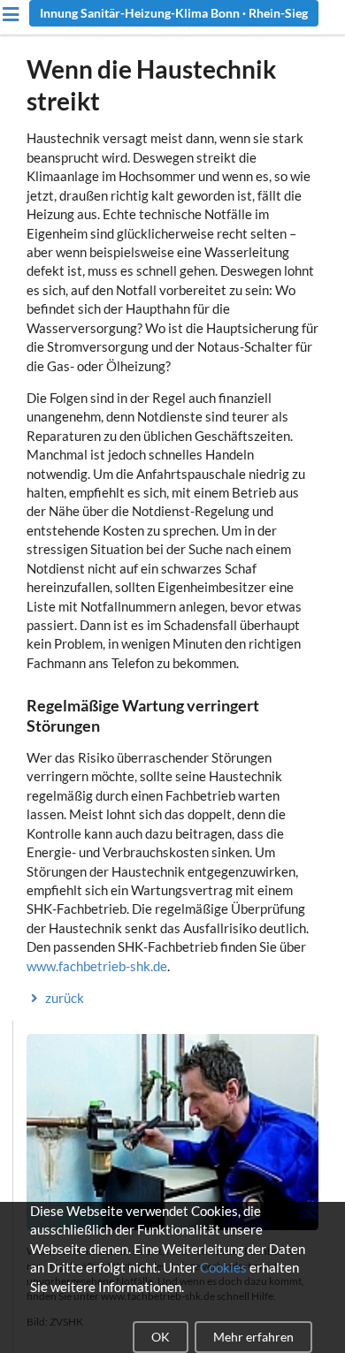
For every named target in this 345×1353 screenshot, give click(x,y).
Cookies (223, 1267)
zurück (64, 998)
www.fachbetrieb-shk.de (97, 966)
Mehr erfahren (253, 1336)
